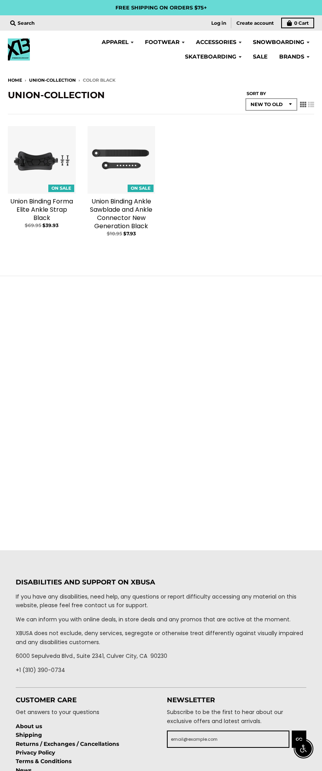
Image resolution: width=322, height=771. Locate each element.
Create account (255, 23)
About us (29, 726)
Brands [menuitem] (291, 56)
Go (299, 739)
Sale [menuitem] (260, 56)
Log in (218, 23)
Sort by (256, 93)
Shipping (29, 734)
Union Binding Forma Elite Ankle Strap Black (41, 209)
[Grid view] (303, 104)
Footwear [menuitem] (162, 42)
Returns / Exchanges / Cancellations (67, 743)
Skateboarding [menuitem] (210, 56)
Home (15, 80)
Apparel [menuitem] (115, 42)
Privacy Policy (35, 752)
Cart (301, 23)
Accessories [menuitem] (216, 42)
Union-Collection (52, 80)
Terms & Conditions (43, 761)
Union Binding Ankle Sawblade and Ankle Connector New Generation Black (121, 213)
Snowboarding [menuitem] (278, 42)
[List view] (311, 104)
